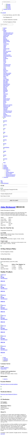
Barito (4, 37)
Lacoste (5, 78)
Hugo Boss (5, 70)
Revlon (4, 102)
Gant (4, 63)
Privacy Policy (9, 173)
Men (4, 29)
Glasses (5, 165)
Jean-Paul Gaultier (7, 73)
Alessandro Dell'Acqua (8, 32)
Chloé (4, 47)
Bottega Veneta (6, 41)
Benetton (5, 39)
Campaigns (5, 177)
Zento (4, 113)
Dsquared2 (5, 52)
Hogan (4, 69)
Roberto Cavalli (6, 106)
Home (4, 357)
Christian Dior (6, 48)
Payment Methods (10, 172)
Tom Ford (5, 108)
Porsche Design (6, 98)
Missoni (5, 87)
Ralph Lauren (6, 100)
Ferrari (4, 60)
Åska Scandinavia (7, 115)
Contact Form (3, 368)
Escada (4, 57)
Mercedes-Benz (6, 84)
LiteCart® (3, 433)
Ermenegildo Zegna (7, 56)
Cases (7, 171)
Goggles (5, 166)
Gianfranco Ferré (7, 64)
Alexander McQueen (7, 34)
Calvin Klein (6, 43)
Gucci (4, 67)
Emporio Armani (6, 54)
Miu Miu (5, 89)
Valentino (5, 109)
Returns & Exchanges (10, 174)
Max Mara (5, 81)
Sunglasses (5, 167)
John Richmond (6, 74)
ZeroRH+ (5, 114)
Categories (5, 358)
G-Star (4, 62)
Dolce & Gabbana (7, 51)
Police (4, 97)
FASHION (5, 58)
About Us (8, 169)
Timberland (5, 107)
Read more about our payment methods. (9, 384)
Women (5, 28)
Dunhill (5, 53)
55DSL (4, 31)
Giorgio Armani (6, 65)
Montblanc (5, 90)
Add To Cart (14, 200)
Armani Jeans (6, 35)
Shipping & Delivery (10, 176)
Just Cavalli (5, 75)
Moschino (5, 91)
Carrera (4, 45)
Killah (4, 76)
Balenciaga (5, 36)
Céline (4, 46)
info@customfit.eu (4, 367)
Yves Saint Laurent (7, 112)
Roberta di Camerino (7, 104)
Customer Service (7, 9)
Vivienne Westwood (7, 110)
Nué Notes (5, 93)
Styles (4, 117)
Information (5, 168)
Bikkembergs (6, 40)
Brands (4, 30)
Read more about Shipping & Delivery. (9, 394)
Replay (4, 101)
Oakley (4, 95)
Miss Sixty (5, 86)
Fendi (4, 59)
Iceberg (4, 71)
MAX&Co (5, 82)
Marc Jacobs (6, 80)
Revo (4, 103)
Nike (4, 92)
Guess (4, 68)
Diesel (4, 49)
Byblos (4, 42)
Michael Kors (6, 85)
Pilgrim (4, 96)
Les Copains (6, 79)
